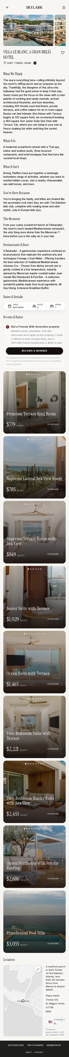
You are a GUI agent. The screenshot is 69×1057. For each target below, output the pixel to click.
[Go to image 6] (39, 374)
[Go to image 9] (44, 633)
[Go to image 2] (29, 374)
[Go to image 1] (27, 374)
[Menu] (64, 7)
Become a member (34, 351)
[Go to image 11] (43, 893)
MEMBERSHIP (54, 1045)
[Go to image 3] (32, 374)
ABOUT (29, 1052)
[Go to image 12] (46, 893)
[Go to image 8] (43, 504)
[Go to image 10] (40, 893)
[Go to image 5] (37, 374)
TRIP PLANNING (35, 1045)
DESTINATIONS (16, 1045)
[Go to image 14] (51, 893)
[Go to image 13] (48, 893)
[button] (23, 1000)
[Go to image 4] (34, 374)
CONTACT (39, 1052)
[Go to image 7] (42, 374)
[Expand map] (38, 969)
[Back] (7, 7)
